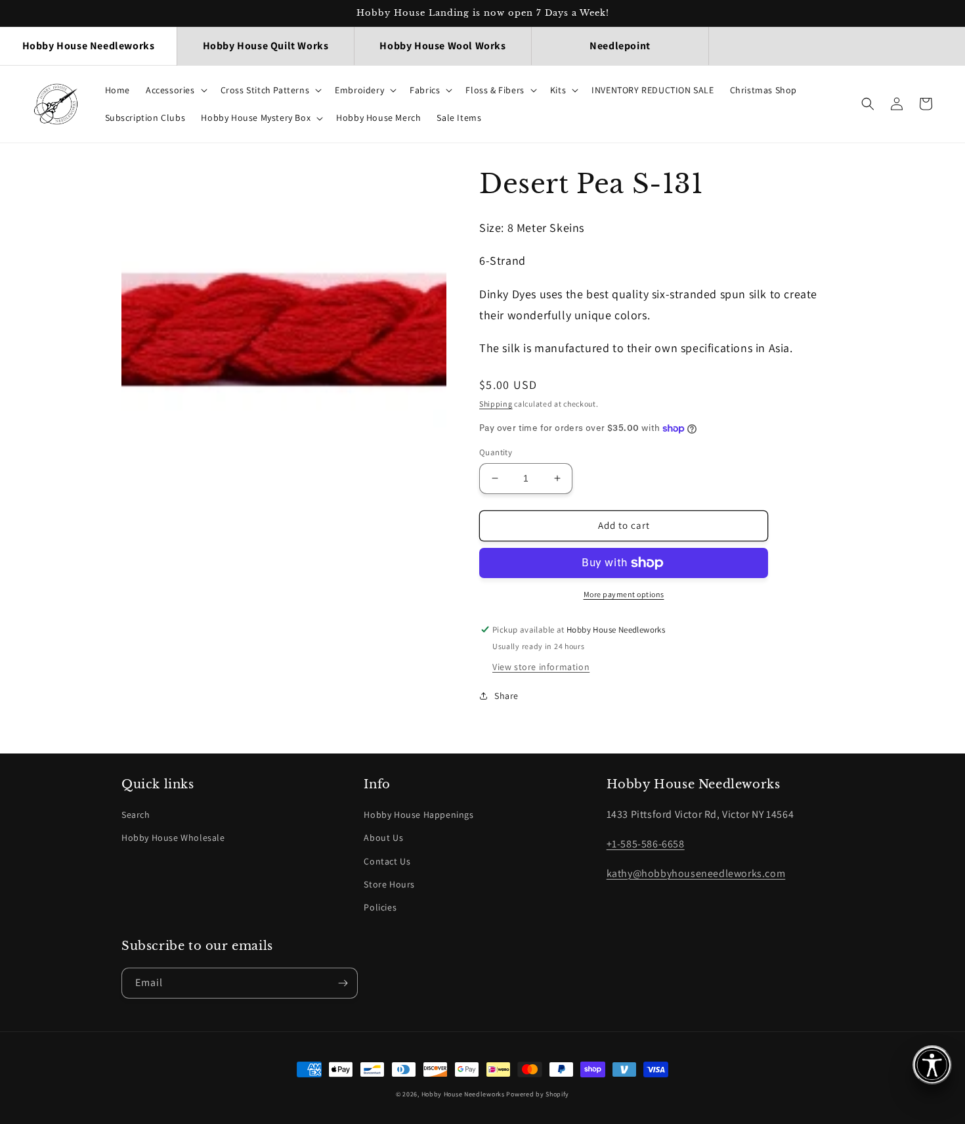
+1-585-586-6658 (646, 844)
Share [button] (506, 696)
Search (135, 815)
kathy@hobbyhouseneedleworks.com (696, 873)
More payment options (624, 594)
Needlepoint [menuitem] (620, 46)
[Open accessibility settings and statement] (932, 1065)
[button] (175, 90)
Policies (380, 907)
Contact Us (387, 861)
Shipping (496, 404)
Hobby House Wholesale (173, 837)
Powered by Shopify (537, 1094)
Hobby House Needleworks (463, 1094)
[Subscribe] (342, 983)
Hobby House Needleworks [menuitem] (88, 46)
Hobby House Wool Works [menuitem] (442, 46)
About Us (383, 837)
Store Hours (389, 884)
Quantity (495, 452)
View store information (541, 667)
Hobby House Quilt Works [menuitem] (266, 46)
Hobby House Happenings (418, 815)
